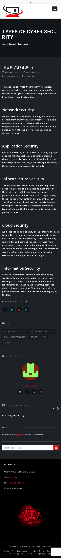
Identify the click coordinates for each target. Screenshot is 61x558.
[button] (54, 8)
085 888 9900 (12, 477)
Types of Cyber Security (17, 67)
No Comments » (33, 72)
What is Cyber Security (13, 415)
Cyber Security (12, 76)
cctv (29, 331)
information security (45, 331)
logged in (19, 434)
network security (38, 337)
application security (13, 331)
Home (4, 44)
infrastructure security (15, 337)
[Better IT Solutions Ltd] (14, 11)
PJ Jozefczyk (30, 385)
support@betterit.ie (15, 483)
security (7, 343)
